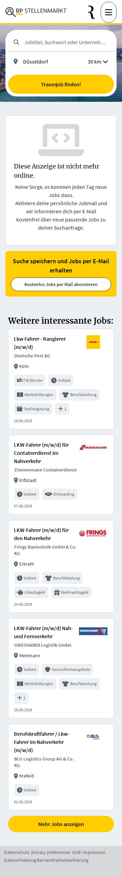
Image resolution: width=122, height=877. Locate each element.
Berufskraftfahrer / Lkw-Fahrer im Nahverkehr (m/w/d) (41, 741)
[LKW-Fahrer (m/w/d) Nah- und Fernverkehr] (61, 668)
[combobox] (66, 42)
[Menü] (109, 12)
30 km (94, 61)
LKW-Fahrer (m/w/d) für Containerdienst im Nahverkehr (41, 452)
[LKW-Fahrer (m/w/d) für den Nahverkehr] (61, 566)
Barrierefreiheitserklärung (62, 860)
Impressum (93, 852)
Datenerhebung (20, 860)
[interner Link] (35, 12)
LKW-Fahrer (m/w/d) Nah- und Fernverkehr (43, 632)
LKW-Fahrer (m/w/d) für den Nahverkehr (41, 533)
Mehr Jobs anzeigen (61, 824)
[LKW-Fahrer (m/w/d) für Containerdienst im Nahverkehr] (61, 474)
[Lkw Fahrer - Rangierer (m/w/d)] (61, 379)
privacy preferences (50, 852)
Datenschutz (16, 852)
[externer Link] (94, 12)
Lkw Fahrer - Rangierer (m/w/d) (40, 342)
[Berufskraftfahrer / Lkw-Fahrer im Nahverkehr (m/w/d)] (61, 767)
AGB (76, 852)
